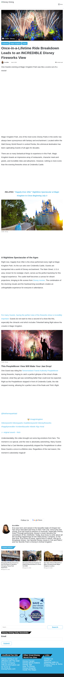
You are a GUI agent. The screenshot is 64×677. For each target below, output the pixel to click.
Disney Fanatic (29, 661)
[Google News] (37, 520)
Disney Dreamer (29, 668)
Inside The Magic (29, 670)
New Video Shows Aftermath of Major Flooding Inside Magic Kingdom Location (52, 564)
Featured (5, 43)
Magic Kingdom (15, 43)
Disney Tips (27, 665)
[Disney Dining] (7, 4)
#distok (32, 427)
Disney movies (39, 280)
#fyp (37, 427)
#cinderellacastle (22, 427)
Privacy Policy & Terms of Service (53, 665)
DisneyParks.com (8, 669)
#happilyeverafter (8, 427)
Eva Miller (6, 62)
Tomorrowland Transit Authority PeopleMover (40, 371)
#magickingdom (36, 419)
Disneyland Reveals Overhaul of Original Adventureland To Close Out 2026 (32, 564)
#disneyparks (17, 423)
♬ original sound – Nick (10, 432)
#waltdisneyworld (30, 423)
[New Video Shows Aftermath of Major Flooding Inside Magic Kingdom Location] (53, 556)
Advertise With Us (51, 662)
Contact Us (48, 659)
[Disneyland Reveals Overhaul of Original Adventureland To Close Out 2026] (32, 556)
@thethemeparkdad (9, 413)
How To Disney (29, 666)
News (25, 43)
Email (3, 636)
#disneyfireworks (44, 423)
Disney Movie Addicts (31, 663)
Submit (6, 643)
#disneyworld (6, 423)
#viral (42, 427)
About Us (47, 661)
